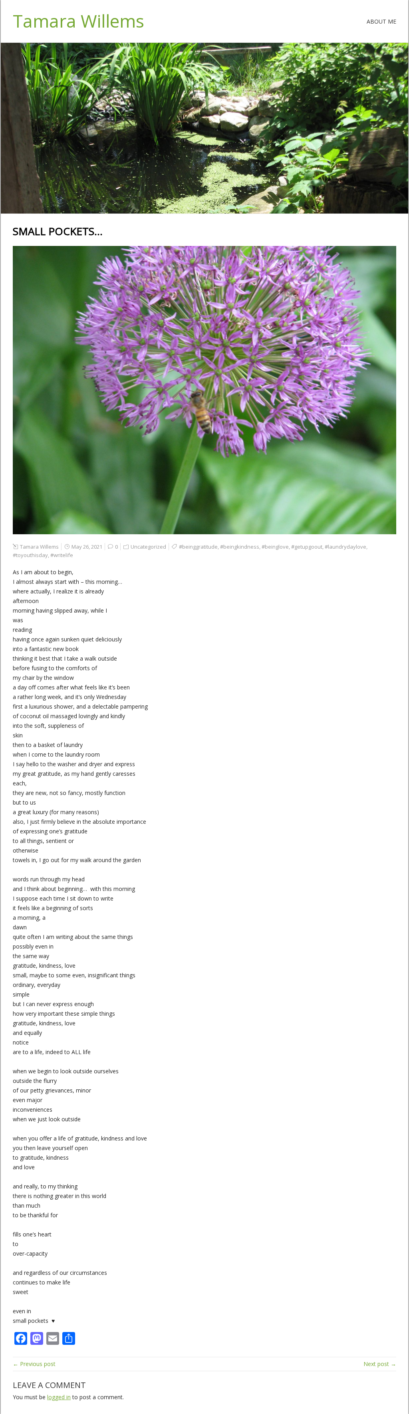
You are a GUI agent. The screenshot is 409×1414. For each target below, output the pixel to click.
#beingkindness (239, 546)
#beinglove (275, 546)
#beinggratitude (198, 546)
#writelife (61, 555)
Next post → (379, 1364)
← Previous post (34, 1364)
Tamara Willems (78, 21)
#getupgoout (306, 546)
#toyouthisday (30, 555)
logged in (59, 1397)
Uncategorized (148, 546)
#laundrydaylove (345, 546)
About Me (381, 21)
